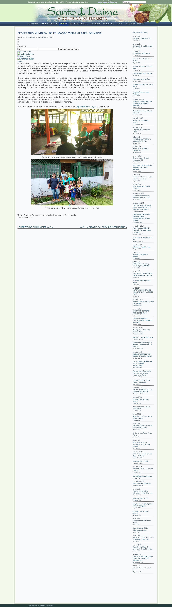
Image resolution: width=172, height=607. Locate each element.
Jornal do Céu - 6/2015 (140, 498)
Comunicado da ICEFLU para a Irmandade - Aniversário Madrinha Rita (143, 558)
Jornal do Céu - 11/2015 (141, 461)
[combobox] (134, 2)
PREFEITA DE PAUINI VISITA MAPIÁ (36, 227)
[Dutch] (101, 3)
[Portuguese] (99, 3)
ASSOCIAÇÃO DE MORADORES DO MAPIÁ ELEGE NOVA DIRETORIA (142, 167)
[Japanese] (113, 3)
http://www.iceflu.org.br (86, 107)
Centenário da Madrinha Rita (142, 46)
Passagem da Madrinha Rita (142, 39)
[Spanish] (116, 3)
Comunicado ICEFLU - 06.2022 (142, 74)
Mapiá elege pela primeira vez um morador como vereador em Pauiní (142, 373)
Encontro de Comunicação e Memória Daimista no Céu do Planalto (142, 345)
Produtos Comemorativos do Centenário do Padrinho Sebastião (142, 103)
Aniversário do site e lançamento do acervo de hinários (141, 444)
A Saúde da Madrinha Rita (141, 247)
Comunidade (95, 24)
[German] (109, 3)
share (20, 61)
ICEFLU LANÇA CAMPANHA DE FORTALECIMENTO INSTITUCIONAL (142, 363)
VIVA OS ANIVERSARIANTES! (142, 483)
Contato (140, 24)
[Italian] (111, 3)
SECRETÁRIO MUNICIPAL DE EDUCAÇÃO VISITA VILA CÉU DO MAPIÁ (143, 292)
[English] (104, 3)
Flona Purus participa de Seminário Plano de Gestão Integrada (142, 230)
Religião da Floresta (78, 24)
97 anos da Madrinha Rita (141, 53)
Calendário (130, 24)
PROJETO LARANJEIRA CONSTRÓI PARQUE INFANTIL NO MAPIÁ (142, 320)
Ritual (119, 24)
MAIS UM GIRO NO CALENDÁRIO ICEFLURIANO (102, 227)
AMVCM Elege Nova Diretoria (142, 476)
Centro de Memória (49, 24)
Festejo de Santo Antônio (141, 79)
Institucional (108, 24)
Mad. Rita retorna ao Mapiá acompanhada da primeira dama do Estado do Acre (142, 207)
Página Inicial (33, 24)
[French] (106, 3)
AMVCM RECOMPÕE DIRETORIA (143, 337)
